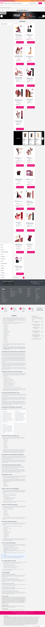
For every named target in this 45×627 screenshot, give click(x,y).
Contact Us (11, 290)
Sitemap (28, 296)
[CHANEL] (19, 138)
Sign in (40, 3)
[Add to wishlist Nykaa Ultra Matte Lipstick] (15, 209)
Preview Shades (20, 42)
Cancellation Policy (25, 612)
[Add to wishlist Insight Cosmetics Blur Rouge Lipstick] (26, 107)
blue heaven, (20, 621)
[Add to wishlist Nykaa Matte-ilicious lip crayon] (15, 165)
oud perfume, (12, 620)
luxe (11, 3)
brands (9, 3)
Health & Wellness (38, 297)
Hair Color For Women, (32, 622)
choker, (8, 620)
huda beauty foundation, (33, 620)
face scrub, (32, 621)
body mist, (22, 620)
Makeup (4, 7)
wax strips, (7, 619)
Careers (3, 292)
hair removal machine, (33, 619)
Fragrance (37, 298)
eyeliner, (17, 617)
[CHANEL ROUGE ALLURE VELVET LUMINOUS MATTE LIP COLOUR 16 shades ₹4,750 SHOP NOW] (32, 138)
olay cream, (29, 618)
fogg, (32, 618)
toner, (33, 617)
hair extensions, (25, 618)
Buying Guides (20, 292)
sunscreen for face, (16, 619)
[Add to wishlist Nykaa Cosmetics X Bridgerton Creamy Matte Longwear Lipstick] (15, 252)
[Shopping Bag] (44, 3)
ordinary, (30, 617)
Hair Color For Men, (14, 624)
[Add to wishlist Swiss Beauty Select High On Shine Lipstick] (15, 129)
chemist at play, (11, 618)
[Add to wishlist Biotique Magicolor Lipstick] (15, 230)
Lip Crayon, (7, 609)
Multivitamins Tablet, (14, 622)
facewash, (7, 621)
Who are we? (3, 291)
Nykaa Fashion (14, 3)
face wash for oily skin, (25, 617)
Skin (36, 291)
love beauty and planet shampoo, (11, 617)
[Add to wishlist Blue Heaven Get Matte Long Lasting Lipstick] (15, 187)
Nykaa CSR (3, 297)
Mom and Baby (38, 296)
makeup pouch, (16, 620)
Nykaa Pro (28, 295)
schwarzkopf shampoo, (14, 621)
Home (1, 7)
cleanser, (7, 618)
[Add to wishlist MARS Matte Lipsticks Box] (26, 187)
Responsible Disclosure (5, 299)
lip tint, (34, 618)
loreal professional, (19, 618)
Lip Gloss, (11, 609)
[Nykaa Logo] (2, 3)
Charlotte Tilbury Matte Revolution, (11, 600)
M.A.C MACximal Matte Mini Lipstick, (7, 597)
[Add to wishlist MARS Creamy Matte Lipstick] (26, 165)
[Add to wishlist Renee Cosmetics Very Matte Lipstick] (26, 252)
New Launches (29, 291)
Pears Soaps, (9, 624)
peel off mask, (24, 621)
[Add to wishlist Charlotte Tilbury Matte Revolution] (26, 64)
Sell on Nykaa (12, 296)
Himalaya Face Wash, (20, 622)
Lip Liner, (14, 609)
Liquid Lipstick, (4, 609)
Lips (6, 7)
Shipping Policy (20, 612)
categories (5, 3)
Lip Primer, (16, 609)
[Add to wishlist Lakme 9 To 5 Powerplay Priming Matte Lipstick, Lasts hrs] (26, 230)
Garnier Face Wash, (26, 622)
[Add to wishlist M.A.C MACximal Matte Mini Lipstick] (26, 42)
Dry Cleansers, (19, 624)
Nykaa (10, 317)
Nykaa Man (28, 292)
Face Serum (23, 624)
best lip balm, (28, 621)
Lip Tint (23, 609)
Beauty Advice (19, 3)
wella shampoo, (26, 620)
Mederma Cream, (8, 622)
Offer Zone (28, 290)
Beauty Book (20, 290)
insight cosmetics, (22, 619)
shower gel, (11, 619)
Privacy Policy (31, 612)
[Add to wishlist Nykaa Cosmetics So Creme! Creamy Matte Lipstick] (15, 42)
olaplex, (20, 620)
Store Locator (12, 292)
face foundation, (27, 619)
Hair (36, 292)
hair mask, (20, 617)
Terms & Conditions (14, 612)
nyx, (10, 621)
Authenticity (3, 293)
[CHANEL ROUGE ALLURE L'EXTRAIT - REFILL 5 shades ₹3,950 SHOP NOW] (38, 138)
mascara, (15, 618)
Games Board (20, 291)
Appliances (37, 295)
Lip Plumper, (20, 609)
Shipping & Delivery (12, 295)
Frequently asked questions (14, 291)
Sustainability (3, 298)
